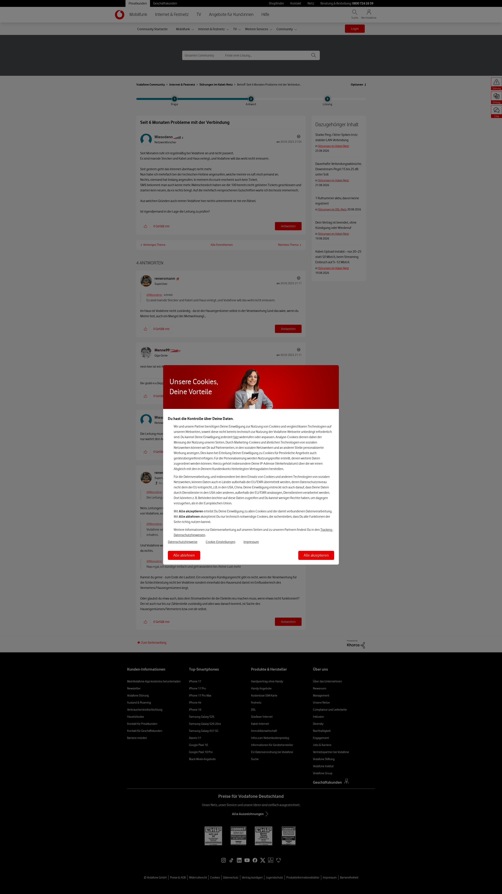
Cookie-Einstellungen (220, 542)
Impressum (251, 542)
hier (236, 437)
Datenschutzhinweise (182, 542)
